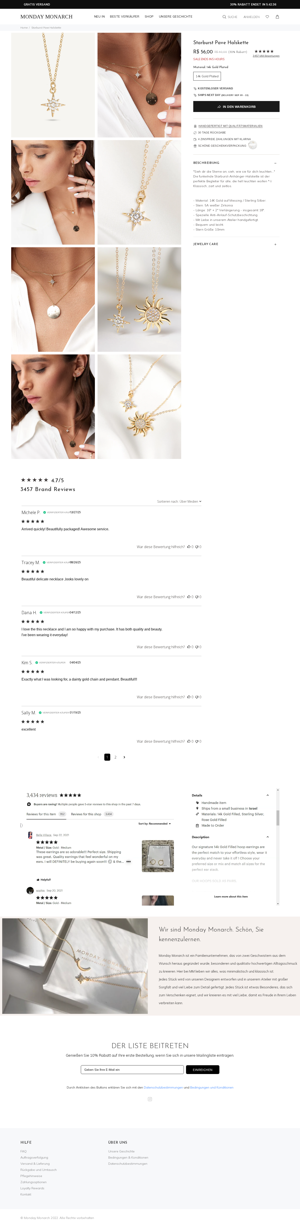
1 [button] (107, 757)
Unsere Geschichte (121, 1151)
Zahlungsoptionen (33, 1182)
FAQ (23, 1151)
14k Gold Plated (207, 76)
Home (24, 27)
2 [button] (115, 757)
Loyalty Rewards (32, 1188)
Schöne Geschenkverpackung (222, 145)
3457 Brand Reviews (47, 490)
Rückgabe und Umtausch (38, 1170)
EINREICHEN (202, 1070)
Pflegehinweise (31, 1176)
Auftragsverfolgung (34, 1157)
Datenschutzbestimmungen (163, 1087)
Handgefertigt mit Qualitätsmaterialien (231, 126)
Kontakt (25, 1194)
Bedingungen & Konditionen (128, 1157)
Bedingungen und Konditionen (211, 1087)
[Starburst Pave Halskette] (53, 85)
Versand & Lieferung (35, 1164)
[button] (188, 546)
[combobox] (179, 501)
